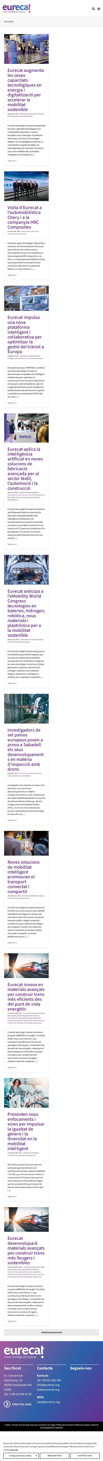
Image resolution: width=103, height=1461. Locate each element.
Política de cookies (82, 1425)
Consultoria (28, 1013)
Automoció (32, 114)
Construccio (20, 495)
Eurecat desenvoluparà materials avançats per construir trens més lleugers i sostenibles (26, 1250)
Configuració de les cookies (20, 1455)
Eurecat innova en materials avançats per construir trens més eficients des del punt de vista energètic (26, 996)
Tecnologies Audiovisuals (32, 1023)
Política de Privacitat (64, 1425)
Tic (35, 1155)
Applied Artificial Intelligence (29, 492)
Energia (40, 639)
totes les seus (22, 1404)
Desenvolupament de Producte (28, 1016)
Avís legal (51, 1425)
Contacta (42, 1425)
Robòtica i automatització (22, 776)
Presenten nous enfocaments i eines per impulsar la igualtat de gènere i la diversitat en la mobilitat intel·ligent (26, 1131)
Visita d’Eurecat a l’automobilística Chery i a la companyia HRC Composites (25, 217)
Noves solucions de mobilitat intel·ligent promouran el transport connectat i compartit (24, 877)
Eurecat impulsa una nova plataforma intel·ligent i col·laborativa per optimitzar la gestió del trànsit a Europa (26, 334)
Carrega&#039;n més (51, 1332)
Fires (9, 116)
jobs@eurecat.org (48, 1402)
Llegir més (14, 1450)
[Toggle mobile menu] (99, 8)
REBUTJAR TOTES (55, 1455)
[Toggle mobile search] (93, 8)
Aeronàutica (24, 114)
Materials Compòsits (21, 1020)
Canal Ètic (59, 1427)
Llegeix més (11, 161)
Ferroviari (40, 114)
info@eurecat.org (48, 1385)
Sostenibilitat (28, 116)
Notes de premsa (17, 116)
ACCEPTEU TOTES (85, 1455)
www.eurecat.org (48, 1389)
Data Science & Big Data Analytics (33, 896)
